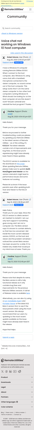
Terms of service (6, 414)
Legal (3, 387)
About (3, 392)
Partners (4, 397)
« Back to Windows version (12, 33)
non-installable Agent (13, 301)
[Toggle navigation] (30, 9)
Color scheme (7, 407)
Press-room (9, 412)
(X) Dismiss (29, 1)
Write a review (20, 412)
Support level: (8, 62)
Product (4, 377)
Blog (2, 412)
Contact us (17, 414)
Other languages (8, 402)
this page (20, 164)
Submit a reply (8, 337)
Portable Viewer (9, 303)
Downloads (6, 382)
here (28, 293)
